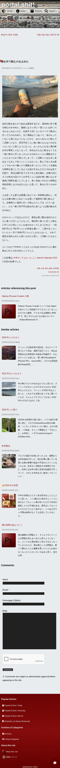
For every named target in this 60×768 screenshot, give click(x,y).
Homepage (8, 600)
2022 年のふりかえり (11, 373)
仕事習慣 (56, 268)
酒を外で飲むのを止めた (15, 61)
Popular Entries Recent (13, 716)
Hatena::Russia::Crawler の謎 (15, 296)
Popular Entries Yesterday (15, 711)
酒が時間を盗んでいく (12, 525)
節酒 (38, 268)
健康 (50, 268)
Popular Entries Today (13, 705)
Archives (38, 11)
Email (6, 590)
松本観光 (6, 446)
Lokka (35, 767)
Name (5, 579)
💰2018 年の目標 (10, 485)
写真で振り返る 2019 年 (47, 35)
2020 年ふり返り (9, 409)
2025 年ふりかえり (10, 337)
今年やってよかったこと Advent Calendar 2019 (35, 258)
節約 (46, 268)
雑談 (32, 68)
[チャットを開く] (55, 763)
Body (5, 611)
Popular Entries (8, 699)
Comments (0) (53, 272)
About (22, 11)
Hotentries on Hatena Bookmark (17, 721)
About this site (12, 752)
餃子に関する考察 (10, 35)
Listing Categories (12, 739)
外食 (42, 268)
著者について (11, 757)
